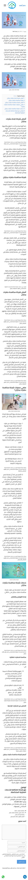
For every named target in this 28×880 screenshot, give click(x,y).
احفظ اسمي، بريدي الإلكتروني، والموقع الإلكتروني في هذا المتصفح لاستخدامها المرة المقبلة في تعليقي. (13, 855)
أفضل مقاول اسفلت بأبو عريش (17, 817)
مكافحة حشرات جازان (13, 813)
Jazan (16, 811)
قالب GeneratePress (7, 868)
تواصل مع (23, 789)
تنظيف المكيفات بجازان (15, 288)
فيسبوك (16, 806)
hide (15, 96)
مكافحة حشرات (21, 811)
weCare (22, 5)
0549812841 (18, 68)
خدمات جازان (21, 813)
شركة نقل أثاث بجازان (19, 815)
